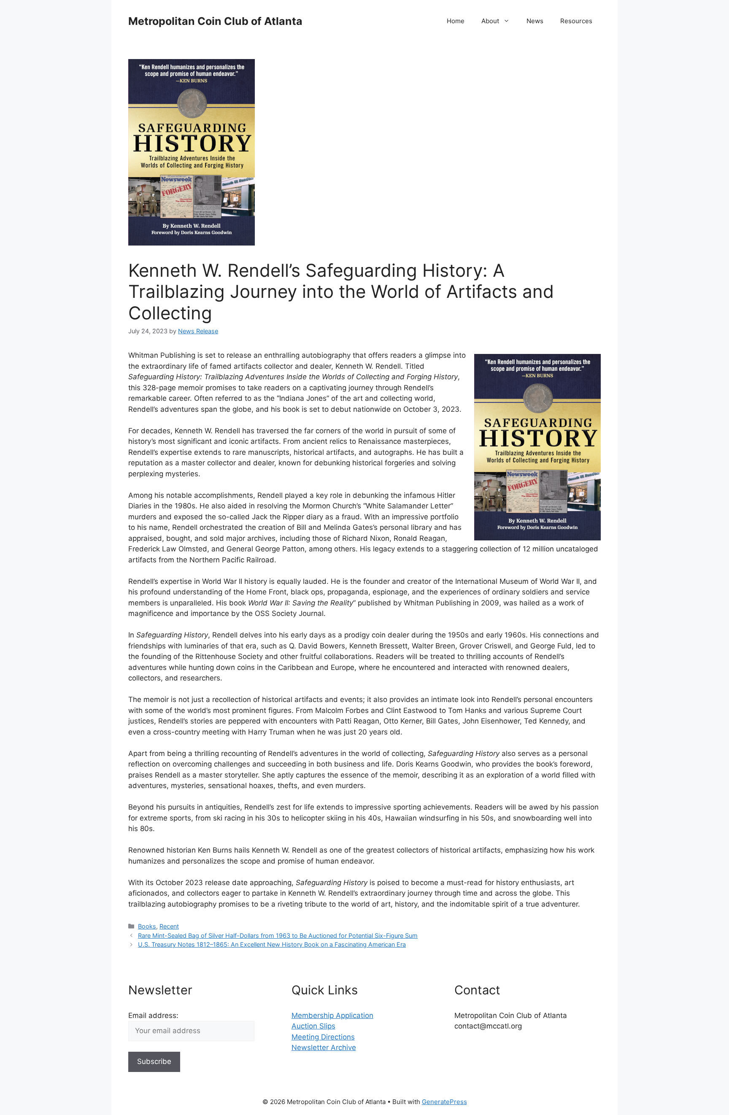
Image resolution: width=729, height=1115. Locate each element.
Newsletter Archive (324, 1047)
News (534, 21)
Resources (576, 21)
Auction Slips (313, 1026)
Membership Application (332, 1015)
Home (455, 21)
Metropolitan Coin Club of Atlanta (215, 21)
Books (147, 926)
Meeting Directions (323, 1037)
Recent (169, 926)
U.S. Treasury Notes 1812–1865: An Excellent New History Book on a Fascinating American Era (272, 944)
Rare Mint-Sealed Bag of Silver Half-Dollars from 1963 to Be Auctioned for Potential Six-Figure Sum (278, 935)
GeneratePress (444, 1102)
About (490, 21)
